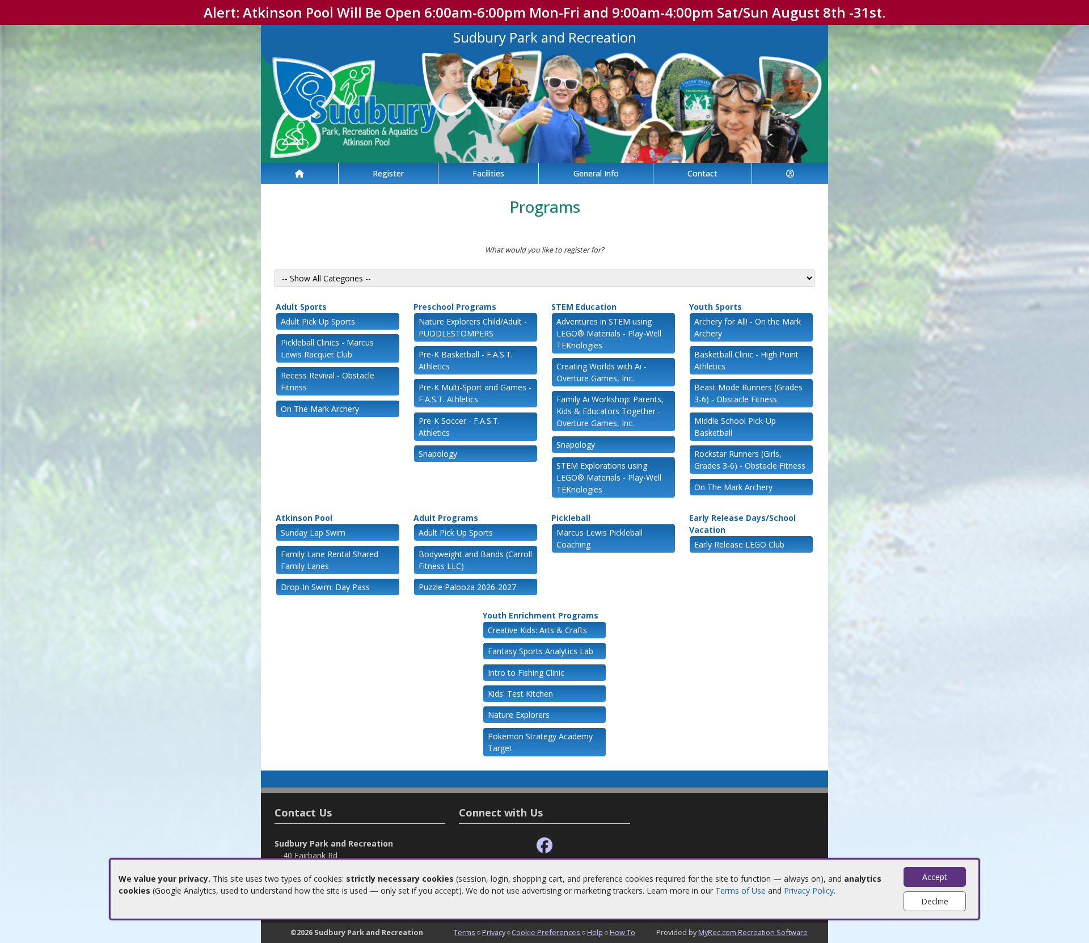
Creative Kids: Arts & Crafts (537, 630)
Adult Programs (445, 517)
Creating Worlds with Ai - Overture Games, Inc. (601, 372)
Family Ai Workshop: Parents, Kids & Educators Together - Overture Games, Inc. (610, 411)
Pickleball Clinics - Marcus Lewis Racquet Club (327, 348)
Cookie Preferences (546, 932)
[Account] (790, 173)
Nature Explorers (519, 714)
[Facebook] (544, 845)
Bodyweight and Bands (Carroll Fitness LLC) (475, 560)
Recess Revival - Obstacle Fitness (327, 381)
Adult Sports (301, 306)
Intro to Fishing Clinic (526, 672)
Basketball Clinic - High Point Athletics (746, 360)
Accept (934, 877)
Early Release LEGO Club (739, 544)
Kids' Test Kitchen (520, 693)
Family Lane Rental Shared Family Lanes (329, 560)
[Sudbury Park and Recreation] (544, 105)
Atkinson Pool (304, 517)
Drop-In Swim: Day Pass (325, 587)
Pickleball (570, 517)
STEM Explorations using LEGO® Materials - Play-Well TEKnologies (608, 477)
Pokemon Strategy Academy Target (540, 742)
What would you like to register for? (544, 250)
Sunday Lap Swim (313, 532)
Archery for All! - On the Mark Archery (747, 327)
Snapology (438, 453)
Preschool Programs (454, 306)
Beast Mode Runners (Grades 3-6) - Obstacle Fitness (748, 393)
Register (388, 173)
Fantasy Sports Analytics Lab (540, 651)
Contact (702, 173)
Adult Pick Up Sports (318, 321)
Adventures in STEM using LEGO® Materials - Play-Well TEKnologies (608, 333)
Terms (464, 932)
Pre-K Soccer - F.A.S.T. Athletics (459, 426)
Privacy (493, 932)
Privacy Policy (809, 890)
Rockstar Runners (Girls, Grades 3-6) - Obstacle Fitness (749, 459)
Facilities (488, 173)
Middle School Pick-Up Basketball (735, 426)
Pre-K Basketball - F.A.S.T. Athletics (466, 360)
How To (622, 932)
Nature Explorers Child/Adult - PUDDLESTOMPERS (473, 327)
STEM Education (584, 306)
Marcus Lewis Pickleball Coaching (599, 538)
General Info (596, 173)
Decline (934, 901)
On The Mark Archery (320, 408)
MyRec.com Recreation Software (753, 932)
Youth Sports (715, 306)
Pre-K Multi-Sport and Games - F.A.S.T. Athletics (475, 393)
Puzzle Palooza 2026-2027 (467, 587)
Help (595, 932)
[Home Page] (299, 173)
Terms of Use (740, 890)
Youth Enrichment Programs (540, 615)
